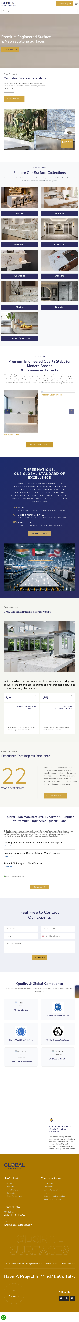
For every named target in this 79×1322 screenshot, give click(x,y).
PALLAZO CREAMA (61, 142)
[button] (71, 411)
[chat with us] (3, 1317)
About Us (11, 1186)
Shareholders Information (54, 1196)
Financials (47, 1193)
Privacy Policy (51, 1263)
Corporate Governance (53, 1190)
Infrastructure (12, 1190)
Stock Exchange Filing (52, 1199)
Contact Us (48, 1186)
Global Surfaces (17, 1263)
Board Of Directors (14, 1196)
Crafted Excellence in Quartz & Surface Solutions (60, 1129)
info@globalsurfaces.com (18, 1225)
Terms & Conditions (67, 1263)
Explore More (38, 533)
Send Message (39, 957)
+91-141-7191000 (14, 1215)
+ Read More (8, 846)
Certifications (12, 1193)
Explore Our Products (38, 445)
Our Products (49, 1183)
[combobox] (45, 936)
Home (9, 1183)
